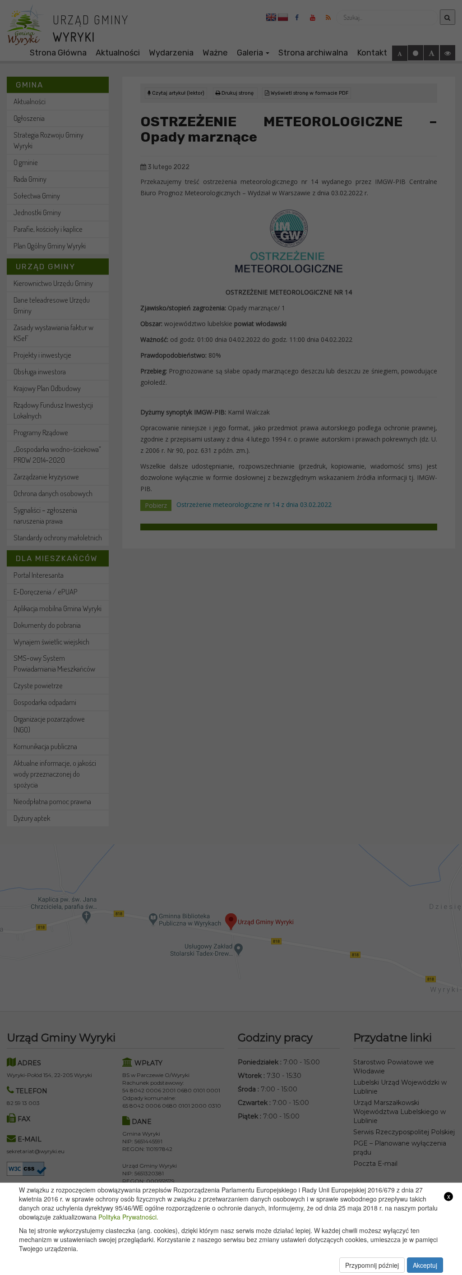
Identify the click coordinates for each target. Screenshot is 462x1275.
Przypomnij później (372, 1265)
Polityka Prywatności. (128, 1216)
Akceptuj (425, 1265)
